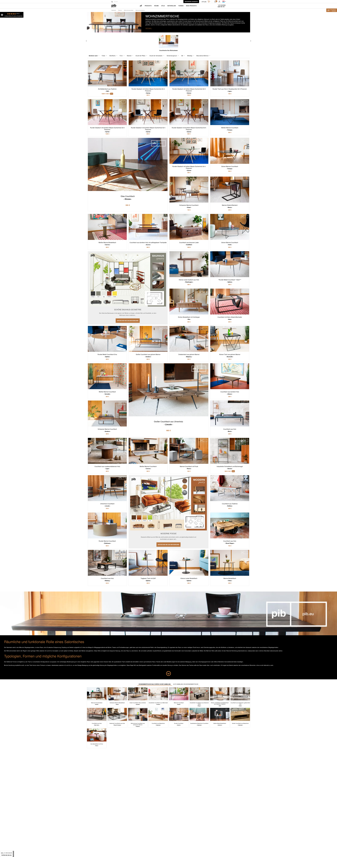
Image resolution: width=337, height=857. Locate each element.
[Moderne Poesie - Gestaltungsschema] (168, 511)
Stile (163, 6)
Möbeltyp (189, 56)
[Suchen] (112, 1)
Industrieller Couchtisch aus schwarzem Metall (199, 704)
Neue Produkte (191, 6)
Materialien (171, 6)
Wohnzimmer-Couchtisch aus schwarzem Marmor (138, 725)
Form (121, 56)
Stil (182, 56)
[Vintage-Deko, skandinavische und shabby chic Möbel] (115, 5)
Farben (180, 6)
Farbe (103, 56)
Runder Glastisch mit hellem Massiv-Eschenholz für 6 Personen (189, 168)
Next (250, 41)
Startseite (113, 10)
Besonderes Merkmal (202, 56)
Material (129, 56)
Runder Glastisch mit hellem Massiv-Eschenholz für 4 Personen (148, 91)
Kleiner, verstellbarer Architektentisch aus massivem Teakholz (220, 704)
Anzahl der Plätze (140, 56)
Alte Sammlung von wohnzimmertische (185, 684)
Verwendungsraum (172, 56)
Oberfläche (112, 56)
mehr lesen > (148, 28)
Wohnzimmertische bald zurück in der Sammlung (155, 684)
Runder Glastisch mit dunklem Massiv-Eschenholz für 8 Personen (107, 130)
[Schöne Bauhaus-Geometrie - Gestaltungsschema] (128, 288)
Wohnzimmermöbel (128, 10)
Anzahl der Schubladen (156, 56)
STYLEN (204, 2)
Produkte (148, 6)
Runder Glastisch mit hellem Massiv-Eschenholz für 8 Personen (189, 91)
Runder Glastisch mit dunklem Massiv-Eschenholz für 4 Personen (148, 130)
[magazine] (140, 5)
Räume (156, 6)
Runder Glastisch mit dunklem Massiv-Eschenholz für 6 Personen (189, 130)
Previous (86, 41)
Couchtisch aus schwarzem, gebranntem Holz (240, 704)
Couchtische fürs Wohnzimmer (168, 50)
